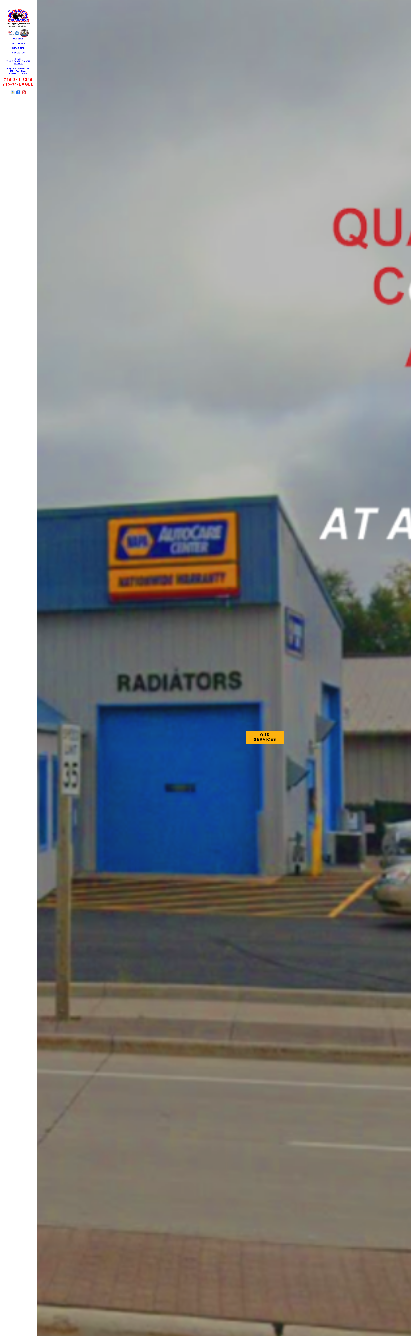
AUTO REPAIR (18, 43)
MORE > (18, 64)
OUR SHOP (18, 39)
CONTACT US (18, 53)
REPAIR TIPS (18, 48)
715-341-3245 (18, 79)
